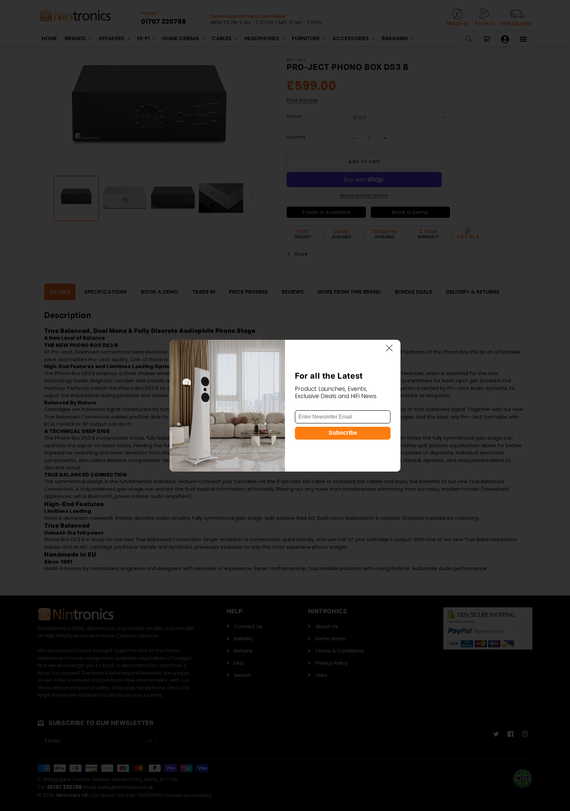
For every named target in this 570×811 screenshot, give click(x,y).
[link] (227, 406)
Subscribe (343, 432)
